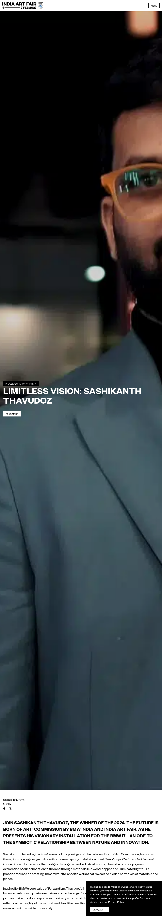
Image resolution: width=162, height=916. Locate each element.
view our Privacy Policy (111, 902)
